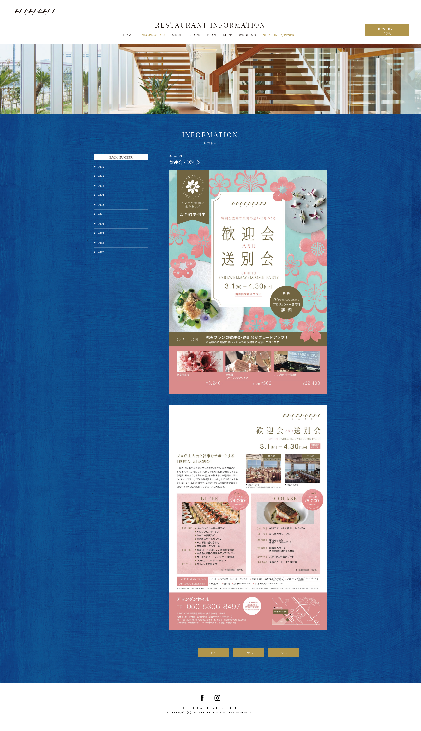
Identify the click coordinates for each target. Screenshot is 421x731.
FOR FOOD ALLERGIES (200, 708)
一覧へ (248, 652)
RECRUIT (233, 708)
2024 (101, 185)
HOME (128, 34)
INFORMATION (153, 34)
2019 (101, 232)
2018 (101, 242)
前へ (213, 652)
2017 (101, 252)
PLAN (211, 34)
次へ (284, 652)
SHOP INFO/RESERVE (281, 34)
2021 (101, 213)
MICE (227, 34)
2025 (101, 175)
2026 (101, 166)
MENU (177, 34)
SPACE (195, 34)
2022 (101, 204)
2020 (101, 223)
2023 (101, 194)
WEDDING (247, 34)
